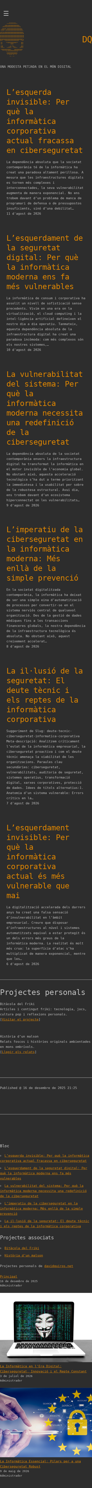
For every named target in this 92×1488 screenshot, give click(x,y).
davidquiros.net (58, 1266)
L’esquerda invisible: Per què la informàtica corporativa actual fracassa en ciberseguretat (44, 121)
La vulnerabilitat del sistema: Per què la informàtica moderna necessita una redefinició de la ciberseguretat (44, 408)
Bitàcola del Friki (21, 1248)
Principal (8, 1276)
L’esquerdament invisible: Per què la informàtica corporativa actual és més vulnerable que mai (37, 861)
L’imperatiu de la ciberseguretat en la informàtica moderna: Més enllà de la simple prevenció (44, 553)
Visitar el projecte (20, 1019)
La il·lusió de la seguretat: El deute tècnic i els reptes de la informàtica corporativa (44, 695)
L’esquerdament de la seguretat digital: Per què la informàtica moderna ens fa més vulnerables (44, 262)
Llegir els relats (18, 1052)
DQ (87, 39)
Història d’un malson (23, 1255)
